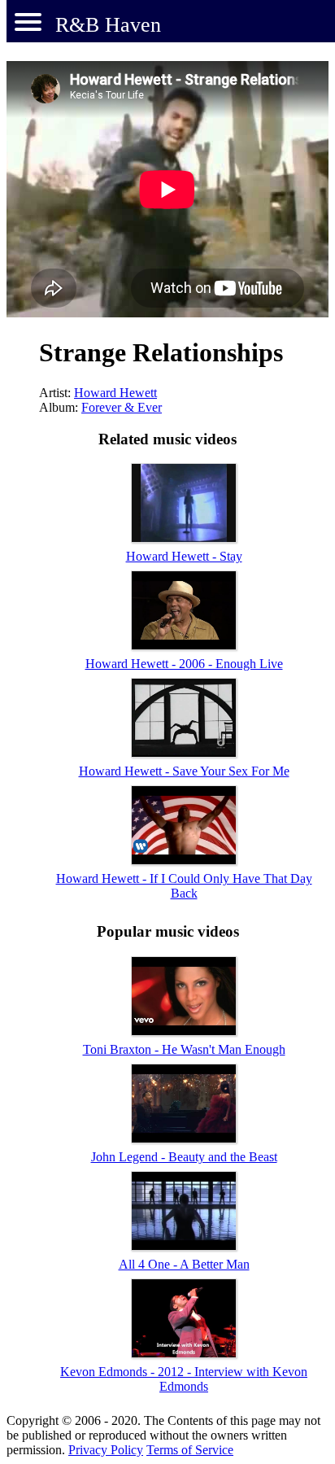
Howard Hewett (115, 393)
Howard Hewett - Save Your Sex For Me (184, 771)
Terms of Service (189, 1450)
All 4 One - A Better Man (184, 1264)
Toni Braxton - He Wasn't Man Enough (184, 1049)
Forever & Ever (121, 407)
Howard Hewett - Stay (184, 556)
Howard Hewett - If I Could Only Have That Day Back (184, 886)
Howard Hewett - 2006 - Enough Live (184, 664)
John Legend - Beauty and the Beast (184, 1157)
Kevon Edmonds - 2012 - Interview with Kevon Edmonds (183, 1379)
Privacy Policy (105, 1450)
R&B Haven (108, 25)
